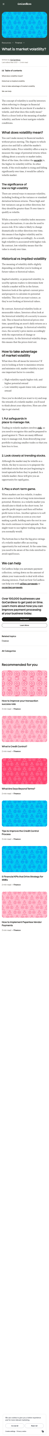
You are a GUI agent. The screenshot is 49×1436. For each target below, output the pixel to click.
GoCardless (15, 60)
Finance (18, 43)
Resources (6, 43)
